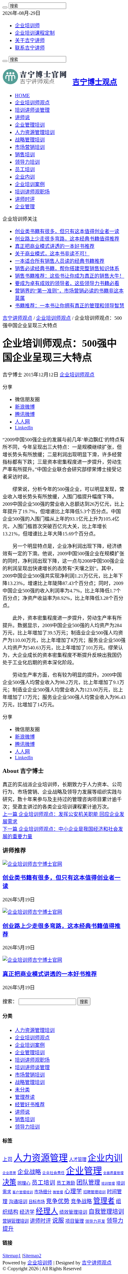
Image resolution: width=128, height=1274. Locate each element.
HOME (22, 95)
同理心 (23, 1183)
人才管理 (77, 1159)
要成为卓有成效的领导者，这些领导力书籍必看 (67, 283)
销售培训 (25, 154)
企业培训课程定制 (35, 33)
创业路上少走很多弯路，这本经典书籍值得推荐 (67, 238)
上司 (7, 1159)
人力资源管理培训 (35, 132)
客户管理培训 (22, 1192)
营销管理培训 (15, 1221)
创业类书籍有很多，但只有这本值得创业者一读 (67, 231)
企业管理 (25, 206)
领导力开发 (95, 1221)
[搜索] (4, 7)
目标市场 (37, 1201)
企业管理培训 (30, 125)
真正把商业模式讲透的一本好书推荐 (54, 246)
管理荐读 (25, 1097)
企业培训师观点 (32, 102)
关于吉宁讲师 (30, 40)
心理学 (73, 1191)
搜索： (9, 1001)
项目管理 (74, 1221)
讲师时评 (25, 199)
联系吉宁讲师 (30, 47)
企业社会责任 (53, 1173)
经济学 (27, 1212)
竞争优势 (58, 1201)
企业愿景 (9, 1173)
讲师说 (22, 117)
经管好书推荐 (30, 1104)
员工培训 (25, 169)
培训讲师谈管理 (32, 110)
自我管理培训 (106, 1211)
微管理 (58, 1192)
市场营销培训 (30, 147)
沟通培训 (18, 1201)
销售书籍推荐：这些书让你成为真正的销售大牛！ (69, 276)
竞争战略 (81, 1201)
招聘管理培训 (94, 1192)
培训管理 (108, 1183)
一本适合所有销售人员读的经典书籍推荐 (59, 261)
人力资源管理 (41, 1158)
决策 (9, 1182)
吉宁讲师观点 (17, 318)
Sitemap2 (32, 1255)
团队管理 (88, 1182)
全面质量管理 (113, 1173)
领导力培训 (27, 162)
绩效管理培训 (73, 1212)
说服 (58, 1220)
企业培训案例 (30, 184)
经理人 (47, 1211)
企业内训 (25, 177)
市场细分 (43, 1192)
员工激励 (66, 1183)
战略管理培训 (30, 139)
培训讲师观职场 (32, 191)
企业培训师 (27, 25)
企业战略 (29, 1172)
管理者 (104, 1201)
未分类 (22, 1089)
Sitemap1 (11, 1255)
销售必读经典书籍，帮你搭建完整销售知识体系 (67, 268)
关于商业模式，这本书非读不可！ (52, 253)
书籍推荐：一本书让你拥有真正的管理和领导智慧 (69, 305)
